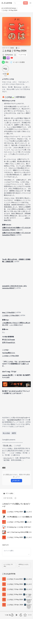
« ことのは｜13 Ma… (8, 565)
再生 (7, 62)
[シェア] (15, 54)
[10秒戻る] (12, 615)
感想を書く (17, 480)
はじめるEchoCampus (8, 8)
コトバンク (7, 458)
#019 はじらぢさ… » (24, 565)
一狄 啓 (4, 74)
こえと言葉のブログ (16, 325)
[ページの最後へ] (29, 607)
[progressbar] (16, 611)
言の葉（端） (8, 445)
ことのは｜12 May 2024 (14, 50)
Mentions (9, 55)
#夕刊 (14, 433)
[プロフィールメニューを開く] (30, 3)
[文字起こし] (16, 48)
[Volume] (9, 615)
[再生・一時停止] (16, 615)
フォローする (22, 55)
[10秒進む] (21, 615)
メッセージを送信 (19, 62)
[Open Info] (19, 48)
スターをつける (7, 498)
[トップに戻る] (29, 601)
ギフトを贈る (9, 493)
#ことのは (6, 433)
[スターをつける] (3, 55)
